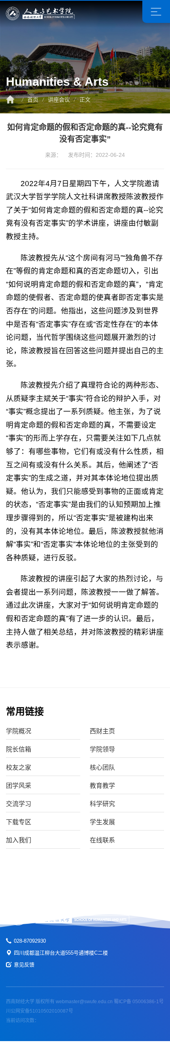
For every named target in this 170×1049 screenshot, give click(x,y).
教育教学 (102, 785)
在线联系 (102, 840)
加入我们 (18, 840)
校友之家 (18, 767)
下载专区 (18, 822)
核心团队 (102, 767)
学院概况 (18, 731)
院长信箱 (18, 749)
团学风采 (18, 785)
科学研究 (102, 803)
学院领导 (102, 749)
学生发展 (102, 822)
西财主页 (102, 731)
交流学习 (18, 803)
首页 (32, 99)
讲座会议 (59, 99)
